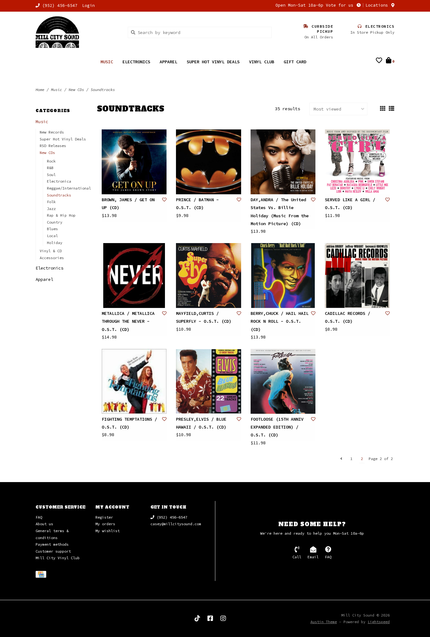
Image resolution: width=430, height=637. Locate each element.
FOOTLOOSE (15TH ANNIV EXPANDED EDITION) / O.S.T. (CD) (277, 427)
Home (40, 89)
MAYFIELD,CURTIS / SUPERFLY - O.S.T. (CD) (203, 317)
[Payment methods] (42, 575)
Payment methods (52, 544)
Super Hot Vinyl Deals (213, 62)
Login (88, 5)
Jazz (51, 208)
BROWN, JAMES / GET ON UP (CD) (128, 203)
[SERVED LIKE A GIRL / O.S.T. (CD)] (357, 161)
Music (106, 62)
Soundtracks (103, 89)
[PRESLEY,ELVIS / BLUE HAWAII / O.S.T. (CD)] (208, 381)
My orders (105, 523)
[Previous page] (341, 459)
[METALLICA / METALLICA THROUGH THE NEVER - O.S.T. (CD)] (134, 275)
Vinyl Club (261, 62)
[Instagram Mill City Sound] (223, 618)
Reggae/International (69, 188)
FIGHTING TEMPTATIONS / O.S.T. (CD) (129, 423)
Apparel (168, 62)
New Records (52, 132)
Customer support (53, 551)
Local (52, 235)
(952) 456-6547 (170, 517)
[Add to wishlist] (164, 199)
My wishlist (107, 530)
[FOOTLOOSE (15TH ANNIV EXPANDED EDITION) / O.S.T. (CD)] (283, 381)
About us (44, 523)
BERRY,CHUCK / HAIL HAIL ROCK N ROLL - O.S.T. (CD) (279, 321)
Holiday (54, 242)
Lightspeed (379, 621)
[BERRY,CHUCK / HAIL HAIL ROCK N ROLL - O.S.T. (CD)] (283, 275)
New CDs (76, 89)
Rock (51, 161)
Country (54, 222)
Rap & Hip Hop (61, 215)
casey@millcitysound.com (175, 523)
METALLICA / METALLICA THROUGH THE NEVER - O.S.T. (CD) (128, 321)
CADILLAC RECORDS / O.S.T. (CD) (347, 317)
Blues (52, 228)
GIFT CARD (295, 62)
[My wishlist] (379, 61)
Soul (51, 174)
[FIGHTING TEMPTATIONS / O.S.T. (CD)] (134, 381)
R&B (50, 167)
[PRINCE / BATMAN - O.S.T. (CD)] (208, 161)
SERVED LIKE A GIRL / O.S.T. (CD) (350, 203)
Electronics (136, 62)
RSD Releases (53, 145)
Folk (51, 201)
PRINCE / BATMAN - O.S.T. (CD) (197, 203)
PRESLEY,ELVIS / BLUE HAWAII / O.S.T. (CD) (201, 423)
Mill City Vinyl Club (58, 557)
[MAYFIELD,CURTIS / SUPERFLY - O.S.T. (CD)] (208, 275)
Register (104, 517)
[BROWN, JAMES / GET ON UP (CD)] (134, 161)
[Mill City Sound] (77, 32)
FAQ (39, 517)
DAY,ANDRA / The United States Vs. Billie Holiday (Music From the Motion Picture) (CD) (279, 211)
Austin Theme (323, 621)
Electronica (59, 181)
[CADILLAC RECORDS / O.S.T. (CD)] (357, 275)
